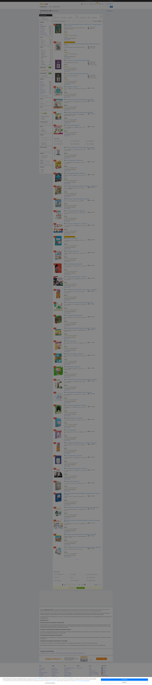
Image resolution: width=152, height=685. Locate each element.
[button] (50, 682)
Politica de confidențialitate (85, 680)
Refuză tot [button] (124, 682)
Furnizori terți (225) (39, 679)
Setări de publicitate (52, 680)
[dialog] (76, 681)
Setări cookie (77, 680)
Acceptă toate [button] (124, 679)
